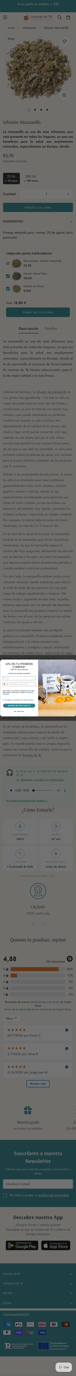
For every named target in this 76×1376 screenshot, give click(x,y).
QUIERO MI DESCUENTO (19, 705)
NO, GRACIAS (19, 711)
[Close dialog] (74, 661)
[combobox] (6, 684)
